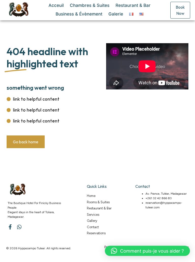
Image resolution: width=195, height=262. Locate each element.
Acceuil (56, 5)
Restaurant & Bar (133, 5)
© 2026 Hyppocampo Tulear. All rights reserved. (38, 248)
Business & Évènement (79, 14)
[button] (147, 251)
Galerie (115, 14)
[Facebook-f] (10, 226)
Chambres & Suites (89, 5)
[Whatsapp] (19, 226)
